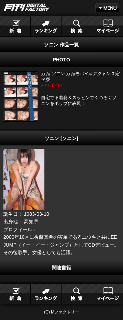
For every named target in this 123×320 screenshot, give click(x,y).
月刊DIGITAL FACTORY (26, 7)
